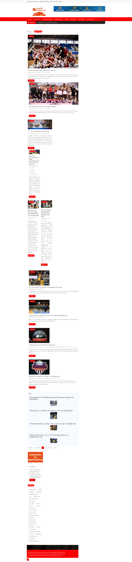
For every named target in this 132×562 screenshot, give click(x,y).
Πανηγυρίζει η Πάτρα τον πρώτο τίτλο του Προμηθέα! (51, 410)
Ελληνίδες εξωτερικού (33, 515)
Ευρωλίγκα (31, 517)
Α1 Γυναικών (32, 501)
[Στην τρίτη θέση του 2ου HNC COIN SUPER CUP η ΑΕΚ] (53, 277)
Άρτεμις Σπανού (37, 496)
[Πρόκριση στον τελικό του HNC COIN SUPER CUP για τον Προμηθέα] (33, 204)
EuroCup (40, 1)
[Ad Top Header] (79, 8)
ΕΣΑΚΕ (47, 378)
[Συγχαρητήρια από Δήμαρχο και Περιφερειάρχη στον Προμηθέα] (53, 403)
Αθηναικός (31, 505)
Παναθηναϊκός (32, 173)
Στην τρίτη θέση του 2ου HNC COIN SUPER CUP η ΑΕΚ (45, 287)
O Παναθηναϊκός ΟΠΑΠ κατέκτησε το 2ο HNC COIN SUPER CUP (48, 315)
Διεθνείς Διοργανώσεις (54, 1)
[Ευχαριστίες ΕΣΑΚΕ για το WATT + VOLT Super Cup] (53, 367)
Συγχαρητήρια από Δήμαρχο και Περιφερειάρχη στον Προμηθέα (51, 398)
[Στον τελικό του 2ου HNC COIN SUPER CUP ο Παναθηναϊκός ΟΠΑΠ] (46, 204)
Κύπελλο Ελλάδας (33, 522)
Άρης (30, 496)
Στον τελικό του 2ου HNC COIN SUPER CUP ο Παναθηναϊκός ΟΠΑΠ (46, 213)
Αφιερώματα (73, 19)
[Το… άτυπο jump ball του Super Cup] (40, 124)
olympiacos (38, 491)
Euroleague (31, 491)
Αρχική (29, 19)
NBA (60, 1)
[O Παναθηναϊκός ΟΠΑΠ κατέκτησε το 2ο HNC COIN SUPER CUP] (53, 307)
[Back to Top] (28, 559)
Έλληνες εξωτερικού (33, 498)
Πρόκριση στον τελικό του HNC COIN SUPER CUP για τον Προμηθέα (33, 212)
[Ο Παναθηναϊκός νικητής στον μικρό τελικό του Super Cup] (53, 427)
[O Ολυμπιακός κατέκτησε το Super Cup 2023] (53, 93)
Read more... (31, 80)
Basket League (30, 1)
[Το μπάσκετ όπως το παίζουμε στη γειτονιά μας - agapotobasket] (39, 11)
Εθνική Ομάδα (46, 1)
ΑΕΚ (76, 347)
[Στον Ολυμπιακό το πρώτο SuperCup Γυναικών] (53, 51)
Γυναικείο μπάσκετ (47, 19)
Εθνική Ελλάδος (32, 512)
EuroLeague (36, 1)
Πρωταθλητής (32, 538)
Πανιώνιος (31, 534)
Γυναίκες (38, 505)
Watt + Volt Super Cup (54, 378)
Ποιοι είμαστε (90, 19)
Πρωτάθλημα (39, 534)
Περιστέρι (31, 174)
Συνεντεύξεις (81, 19)
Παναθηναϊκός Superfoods (34, 531)
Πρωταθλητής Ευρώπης (34, 541)
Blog (66, 19)
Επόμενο (50, 447)
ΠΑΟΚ (35, 174)
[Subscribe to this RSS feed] (77, 29)
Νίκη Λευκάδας (32, 524)
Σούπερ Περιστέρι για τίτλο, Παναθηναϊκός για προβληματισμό (48, 436)
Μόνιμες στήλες (58, 19)
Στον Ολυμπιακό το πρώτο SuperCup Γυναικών (42, 70)
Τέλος (55, 447)
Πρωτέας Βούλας (32, 536)
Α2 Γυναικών (32, 503)
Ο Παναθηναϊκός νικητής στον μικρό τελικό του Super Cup (52, 423)
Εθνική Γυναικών (32, 510)
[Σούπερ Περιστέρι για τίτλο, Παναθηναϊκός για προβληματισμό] (53, 440)
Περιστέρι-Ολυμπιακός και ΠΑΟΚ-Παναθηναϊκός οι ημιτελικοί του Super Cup (34, 160)
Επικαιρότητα (37, 19)
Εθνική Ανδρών (32, 508)
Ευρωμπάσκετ (32, 520)
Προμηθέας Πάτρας (70, 347)
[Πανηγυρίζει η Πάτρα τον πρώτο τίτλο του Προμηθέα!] (53, 415)
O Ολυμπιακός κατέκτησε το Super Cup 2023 (42, 106)
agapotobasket (31, 72)
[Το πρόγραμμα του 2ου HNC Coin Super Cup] (53, 335)
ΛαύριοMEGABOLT (62, 347)
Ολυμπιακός (31, 171)
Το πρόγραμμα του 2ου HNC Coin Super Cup (42, 345)
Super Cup (31, 36)
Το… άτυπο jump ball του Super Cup (38, 131)
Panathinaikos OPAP (33, 494)
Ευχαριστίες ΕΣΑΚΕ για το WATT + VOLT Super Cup (44, 376)
